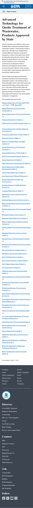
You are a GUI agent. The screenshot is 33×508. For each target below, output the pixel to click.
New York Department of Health (12, 257)
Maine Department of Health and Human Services (14, 195)
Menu (28, 6)
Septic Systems (11, 11)
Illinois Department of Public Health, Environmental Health (13, 168)
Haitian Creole (6, 378)
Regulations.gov (7, 453)
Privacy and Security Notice (11, 430)
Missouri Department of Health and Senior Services (15, 223)
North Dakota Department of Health (13, 264)
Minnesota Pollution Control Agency (13, 214)
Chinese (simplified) (23, 372)
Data (3, 440)
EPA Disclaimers (7, 476)
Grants (4, 421)
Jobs (3, 447)
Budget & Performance (9, 411)
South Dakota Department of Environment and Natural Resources (16, 300)
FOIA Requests (7, 482)
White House (6, 462)
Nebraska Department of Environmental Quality (14, 234)
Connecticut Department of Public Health (14, 134)
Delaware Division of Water (10, 138)
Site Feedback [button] (6, 488)
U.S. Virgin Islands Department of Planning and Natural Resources (15, 317)
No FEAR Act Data (8, 424)
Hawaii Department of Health (11, 160)
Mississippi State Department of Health (14, 218)
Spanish (19, 369)
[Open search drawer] (3, 6)
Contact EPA (6, 473)
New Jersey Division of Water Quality (13, 250)
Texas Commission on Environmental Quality (16, 310)
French (19, 375)
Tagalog (4, 383)
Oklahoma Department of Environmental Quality (14, 272)
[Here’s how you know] (16, 2)
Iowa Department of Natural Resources (14, 176)
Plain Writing (6, 427)
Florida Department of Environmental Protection (13, 148)
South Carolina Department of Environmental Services (16, 294)
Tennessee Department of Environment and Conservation (15, 306)
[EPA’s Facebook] (3, 498)
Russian (19, 380)
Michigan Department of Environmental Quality (16, 209)
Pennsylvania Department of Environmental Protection (15, 283)
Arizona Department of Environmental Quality (16, 114)
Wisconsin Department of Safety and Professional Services (13, 347)
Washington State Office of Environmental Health (15, 335)
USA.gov (5, 459)
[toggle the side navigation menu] (3, 11)
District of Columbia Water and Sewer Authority (13, 142)
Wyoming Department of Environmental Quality (14, 352)
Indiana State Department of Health (13, 172)
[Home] (15, 6)
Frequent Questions (8, 485)
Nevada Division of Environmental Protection (16, 238)
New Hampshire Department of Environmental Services (16, 245)
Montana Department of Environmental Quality (16, 227)
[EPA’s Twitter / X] (7, 498)
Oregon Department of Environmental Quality (16, 276)
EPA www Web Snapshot (10, 418)
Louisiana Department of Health (12, 190)
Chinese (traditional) (8, 375)
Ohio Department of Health (10, 267)
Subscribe (5, 456)
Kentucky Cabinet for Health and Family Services (14, 186)
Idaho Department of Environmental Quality (15, 163)
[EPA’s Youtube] (12, 498)
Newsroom (5, 450)
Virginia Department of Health (11, 331)
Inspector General (8, 444)
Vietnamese (20, 383)
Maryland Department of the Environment (15, 200)
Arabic (4, 372)
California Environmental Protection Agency (15, 123)
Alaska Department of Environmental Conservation (13, 109)
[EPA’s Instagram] (16, 498)
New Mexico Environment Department (14, 253)
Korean (19, 378)
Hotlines (4, 479)
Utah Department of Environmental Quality (15, 322)
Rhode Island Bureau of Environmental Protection (14, 289)
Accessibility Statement (9, 408)
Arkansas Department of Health (11, 119)
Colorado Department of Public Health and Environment (15, 130)
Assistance (5, 369)
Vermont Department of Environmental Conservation (14, 326)
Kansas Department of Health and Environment (12, 180)
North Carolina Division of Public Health (14, 260)
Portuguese (5, 380)
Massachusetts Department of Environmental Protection (16, 204)
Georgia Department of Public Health (13, 153)
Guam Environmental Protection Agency (14, 156)
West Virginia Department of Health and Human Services (14, 341)
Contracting (6, 415)
